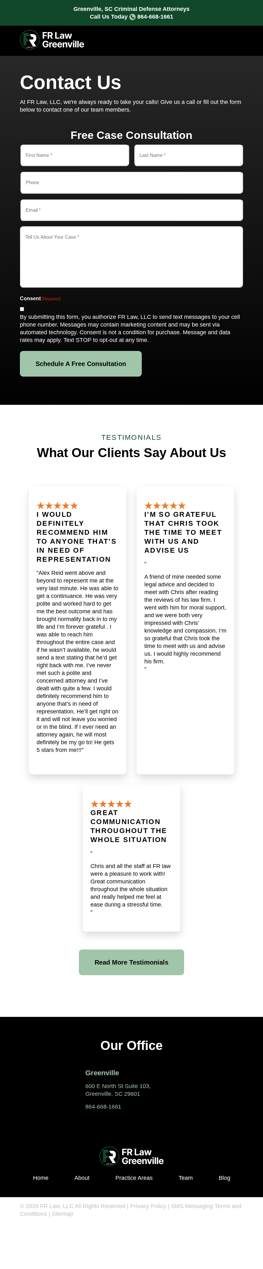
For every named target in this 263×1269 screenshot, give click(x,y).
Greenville (102, 1073)
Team (186, 1178)
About (81, 1178)
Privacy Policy (148, 1206)
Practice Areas (134, 1178)
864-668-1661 (155, 16)
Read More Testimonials (131, 962)
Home (40, 1178)
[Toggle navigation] (234, 40)
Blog (224, 1178)
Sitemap (62, 1214)
